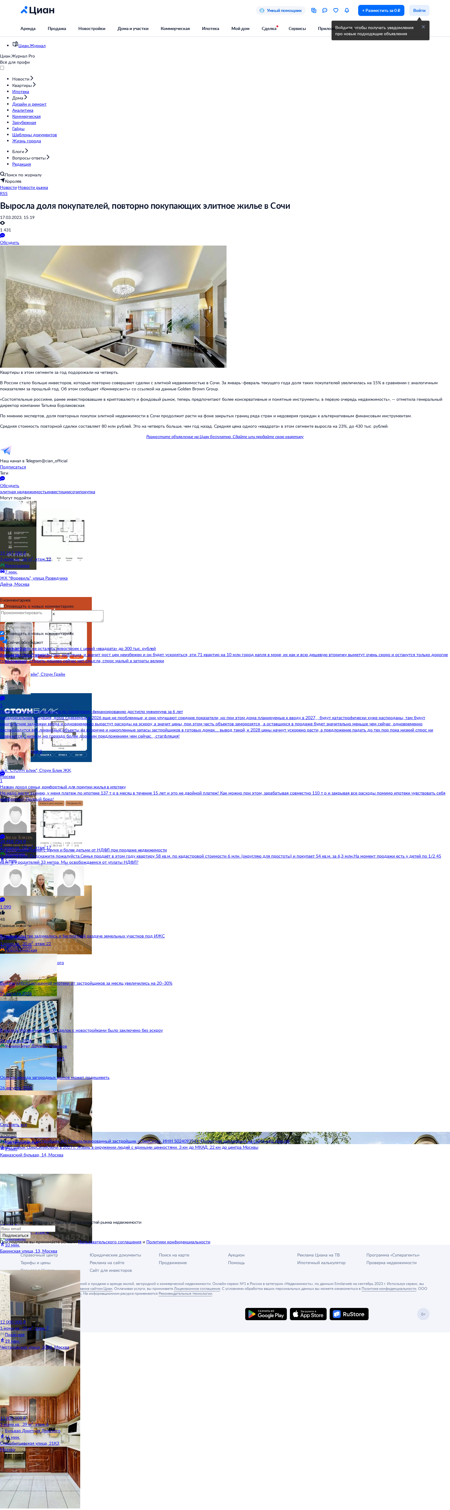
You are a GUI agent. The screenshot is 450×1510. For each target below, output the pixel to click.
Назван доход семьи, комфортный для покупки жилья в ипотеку (63, 787)
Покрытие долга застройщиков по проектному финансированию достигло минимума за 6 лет (91, 711)
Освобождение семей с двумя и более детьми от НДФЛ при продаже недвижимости (83, 850)
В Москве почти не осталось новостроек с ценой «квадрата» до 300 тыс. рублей (78, 648)
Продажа (57, 28)
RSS (4, 193)
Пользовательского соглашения (109, 1242)
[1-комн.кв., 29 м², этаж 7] (36, 1294)
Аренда (28, 28)
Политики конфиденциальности (178, 1242)
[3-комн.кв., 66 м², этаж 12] (36, 525)
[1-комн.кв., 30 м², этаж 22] (36, 909)
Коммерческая (175, 28)
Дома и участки (133, 28)
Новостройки (91, 28)
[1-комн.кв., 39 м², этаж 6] (36, 1390)
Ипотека (210, 28)
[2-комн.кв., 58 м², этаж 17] (36, 813)
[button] (423, 27)
